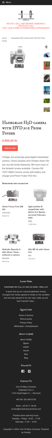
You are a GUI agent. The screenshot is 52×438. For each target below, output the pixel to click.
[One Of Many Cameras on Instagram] (29, 371)
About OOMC (26, 339)
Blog (26, 357)
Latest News (26, 281)
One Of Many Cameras (30, 429)
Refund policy (26, 318)
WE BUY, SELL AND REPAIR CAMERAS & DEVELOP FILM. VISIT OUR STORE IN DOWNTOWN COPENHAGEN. (26, 25)
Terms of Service (26, 315)
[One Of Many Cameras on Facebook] (22, 371)
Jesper (26, 346)
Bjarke (26, 343)
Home (4, 38)
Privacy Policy (26, 322)
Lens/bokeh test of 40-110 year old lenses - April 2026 (26, 287)
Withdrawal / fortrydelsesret (26, 326)
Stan (26, 354)
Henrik (26, 350)
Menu (8, 2)
